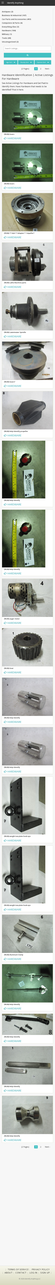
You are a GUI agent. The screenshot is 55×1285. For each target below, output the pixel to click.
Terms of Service (18, 1269)
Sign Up (45, 1272)
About (9, 1272)
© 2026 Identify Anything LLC (29, 1279)
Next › (47, 68)
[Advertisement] (27, 1180)
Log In (33, 1272)
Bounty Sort (25, 62)
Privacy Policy (41, 1269)
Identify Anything (15, 2)
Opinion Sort (41, 62)
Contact (20, 1272)
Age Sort (9, 62)
